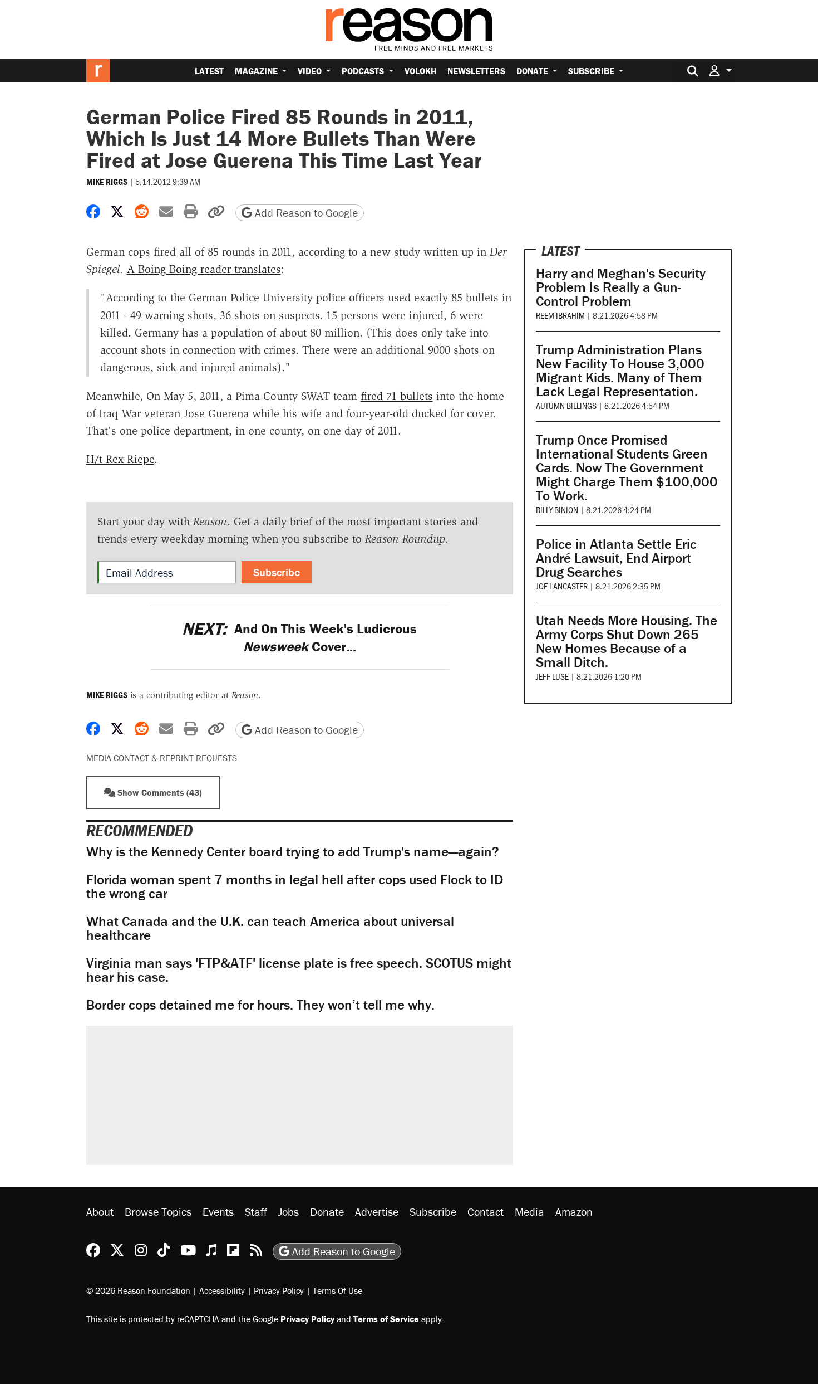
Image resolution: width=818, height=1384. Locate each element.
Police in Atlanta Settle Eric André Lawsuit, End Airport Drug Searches (616, 558)
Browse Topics (158, 1212)
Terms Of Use (337, 1290)
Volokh (420, 70)
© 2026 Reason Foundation (138, 1290)
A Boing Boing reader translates (204, 269)
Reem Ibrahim (560, 315)
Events (218, 1212)
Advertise (376, 1212)
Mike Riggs (106, 181)
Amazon (574, 1212)
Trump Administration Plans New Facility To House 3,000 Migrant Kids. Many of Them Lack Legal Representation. (620, 370)
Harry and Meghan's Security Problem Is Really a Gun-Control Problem (621, 287)
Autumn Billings (566, 405)
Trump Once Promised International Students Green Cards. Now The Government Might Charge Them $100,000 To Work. (627, 467)
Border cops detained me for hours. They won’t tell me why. (260, 1004)
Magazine (257, 70)
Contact (485, 1212)
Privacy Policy (279, 1290)
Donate (533, 70)
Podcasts (364, 70)
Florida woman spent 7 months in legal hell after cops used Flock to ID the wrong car (294, 886)
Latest (209, 70)
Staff (256, 1212)
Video (311, 70)
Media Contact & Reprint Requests (161, 757)
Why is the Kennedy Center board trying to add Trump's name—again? (292, 851)
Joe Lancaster (562, 586)
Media (529, 1212)
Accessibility (222, 1290)
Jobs (288, 1212)
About (100, 1212)
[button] (720, 70)
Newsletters (476, 70)
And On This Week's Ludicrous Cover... (299, 637)
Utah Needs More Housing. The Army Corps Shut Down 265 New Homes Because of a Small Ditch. (626, 641)
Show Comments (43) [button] (158, 792)
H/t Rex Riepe (120, 459)
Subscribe (592, 70)
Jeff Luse (552, 676)
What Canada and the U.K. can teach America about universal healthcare (270, 928)
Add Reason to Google (305, 213)
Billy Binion (557, 509)
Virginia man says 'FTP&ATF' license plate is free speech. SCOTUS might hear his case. (298, 970)
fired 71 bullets (397, 396)
